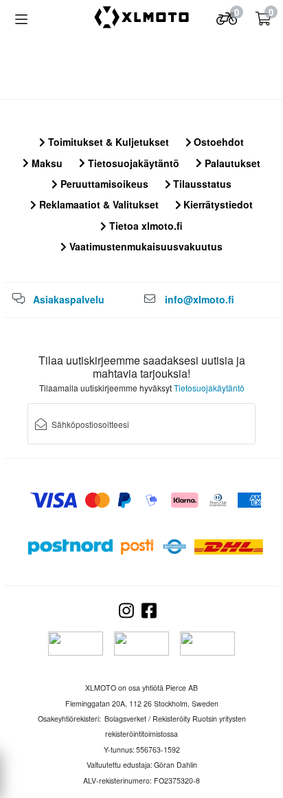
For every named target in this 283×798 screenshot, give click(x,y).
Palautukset (231, 163)
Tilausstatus (200, 184)
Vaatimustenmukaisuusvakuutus (145, 246)
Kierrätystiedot (217, 204)
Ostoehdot (217, 142)
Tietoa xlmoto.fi (144, 226)
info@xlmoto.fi (199, 299)
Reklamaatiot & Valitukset (97, 204)
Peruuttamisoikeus (103, 184)
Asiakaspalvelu (68, 299)
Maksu (46, 163)
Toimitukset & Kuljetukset (107, 142)
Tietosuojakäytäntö (132, 163)
